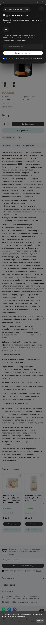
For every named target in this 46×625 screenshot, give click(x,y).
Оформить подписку (23, 53)
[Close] (41, 8)
